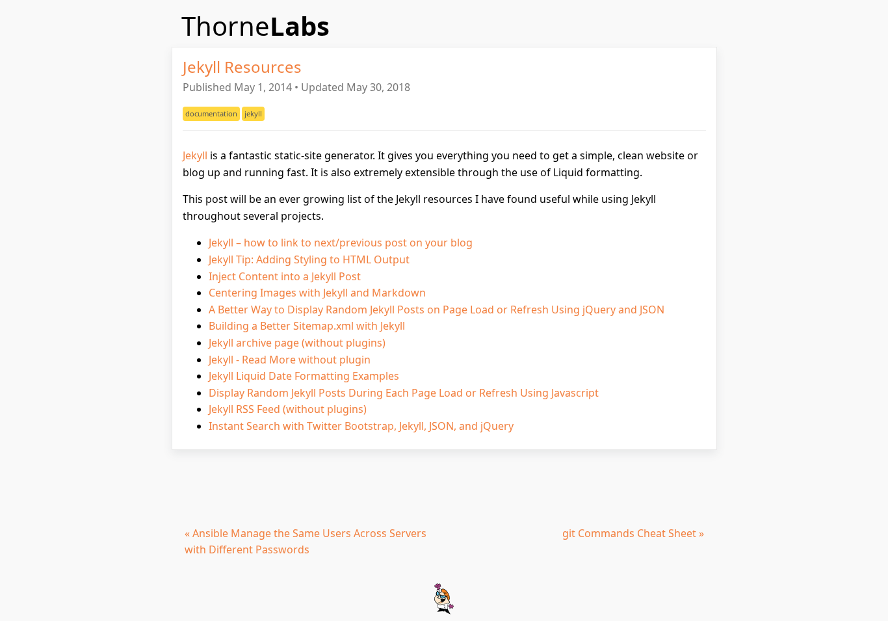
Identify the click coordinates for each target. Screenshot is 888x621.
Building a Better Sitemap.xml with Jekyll (307, 326)
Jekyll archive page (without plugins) (297, 343)
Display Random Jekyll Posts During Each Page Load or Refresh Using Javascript (404, 393)
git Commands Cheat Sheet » (633, 533)
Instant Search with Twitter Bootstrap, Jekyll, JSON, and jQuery (361, 426)
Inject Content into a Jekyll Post (285, 276)
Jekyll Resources (242, 66)
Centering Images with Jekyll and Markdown (317, 292)
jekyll (253, 113)
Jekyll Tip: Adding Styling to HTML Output (309, 259)
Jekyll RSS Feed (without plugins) (288, 409)
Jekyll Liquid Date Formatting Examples (304, 376)
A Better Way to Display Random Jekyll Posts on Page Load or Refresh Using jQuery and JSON (436, 309)
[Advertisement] (444, 485)
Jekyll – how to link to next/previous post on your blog (341, 242)
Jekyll (195, 155)
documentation (211, 113)
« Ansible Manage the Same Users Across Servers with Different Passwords (305, 541)
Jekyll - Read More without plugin (290, 359)
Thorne (255, 26)
